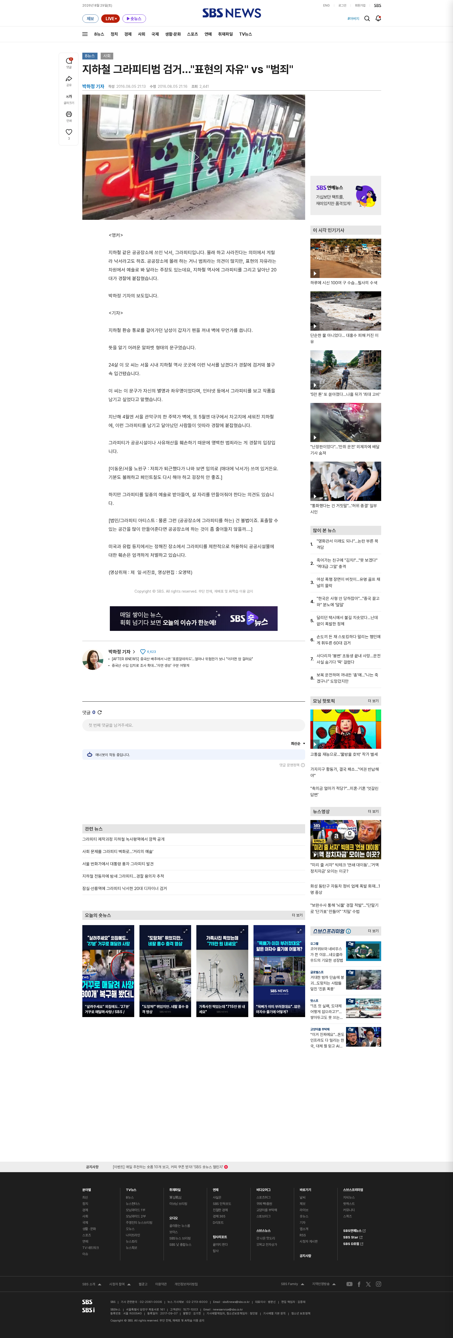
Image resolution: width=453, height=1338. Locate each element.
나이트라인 (133, 1235)
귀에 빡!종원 (264, 1204)
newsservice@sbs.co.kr (228, 1309)
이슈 (85, 1254)
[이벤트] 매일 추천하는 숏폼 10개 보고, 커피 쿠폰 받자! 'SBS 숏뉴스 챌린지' (168, 1166)
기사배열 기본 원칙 (274, 1313)
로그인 (342, 5)
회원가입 (360, 5)
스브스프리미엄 (353, 1188)
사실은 (217, 1197)
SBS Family (292, 1284)
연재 (216, 1188)
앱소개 (304, 1229)
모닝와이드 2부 (136, 1216)
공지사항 (305, 1256)
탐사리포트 (220, 1235)
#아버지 (353, 19)
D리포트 (218, 1223)
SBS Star (350, 1236)
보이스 (173, 1232)
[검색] (367, 18)
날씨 (302, 1197)
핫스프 (314, 1001)
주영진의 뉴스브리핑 (139, 1223)
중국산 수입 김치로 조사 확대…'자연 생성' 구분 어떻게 (150, 665)
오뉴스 (130, 1229)
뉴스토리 (131, 1241)
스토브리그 (263, 1216)
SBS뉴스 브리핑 (180, 1238)
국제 (155, 34)
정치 (114, 34)
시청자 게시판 (308, 1241)
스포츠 (192, 34)
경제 (128, 34)
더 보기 (296, 914)
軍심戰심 (175, 1197)
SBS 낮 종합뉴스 (180, 1245)
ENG (326, 5)
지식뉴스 (348, 1197)
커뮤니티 (348, 1210)
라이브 (304, 1210)
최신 (85, 1197)
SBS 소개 (91, 1284)
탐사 (216, 1251)
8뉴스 (99, 34)
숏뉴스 (304, 1216)
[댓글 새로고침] (99, 712)
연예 (208, 34)
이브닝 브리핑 (178, 1204)
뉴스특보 (131, 1248)
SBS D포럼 (351, 1243)
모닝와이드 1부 (135, 1210)
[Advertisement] (194, 795)
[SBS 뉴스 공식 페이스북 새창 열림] (359, 1284)
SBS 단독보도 (222, 1204)
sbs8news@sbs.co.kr (236, 1302)
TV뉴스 (245, 34)
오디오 (173, 1217)
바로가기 (305, 1188)
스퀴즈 (347, 1216)
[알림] (378, 18)
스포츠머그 (263, 1197)
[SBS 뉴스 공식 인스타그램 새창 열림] (378, 1284)
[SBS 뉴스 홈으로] (232, 13)
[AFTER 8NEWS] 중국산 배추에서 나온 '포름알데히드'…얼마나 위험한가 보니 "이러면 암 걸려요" (182, 659)
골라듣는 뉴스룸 (179, 1226)
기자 (302, 1223)
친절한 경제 (220, 1210)
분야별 (86, 1188)
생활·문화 (173, 34)
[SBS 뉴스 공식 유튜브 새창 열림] (349, 1284)
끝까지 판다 (220, 1245)
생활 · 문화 (89, 1229)
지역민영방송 (324, 1284)
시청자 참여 (120, 1284)
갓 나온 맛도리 (265, 1238)
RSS (303, 1235)
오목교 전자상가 (266, 1245)
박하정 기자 (120, 651)
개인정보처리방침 (186, 1284)
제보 (302, 1204)
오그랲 (314, 944)
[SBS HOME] (377, 5)
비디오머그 (263, 1188)
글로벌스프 (316, 972)
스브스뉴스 (263, 1229)
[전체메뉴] (85, 34)
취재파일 (225, 34)
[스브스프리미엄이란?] (349, 931)
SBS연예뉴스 (352, 1230)
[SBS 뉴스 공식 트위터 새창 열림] (368, 1283)
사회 (141, 34)
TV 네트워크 (90, 1248)
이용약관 (161, 1284)
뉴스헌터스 (133, 1204)
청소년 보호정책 (300, 1313)
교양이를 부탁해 (320, 1029)
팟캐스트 (348, 1204)
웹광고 (143, 1284)
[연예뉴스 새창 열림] (345, 195)
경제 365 (219, 1216)
